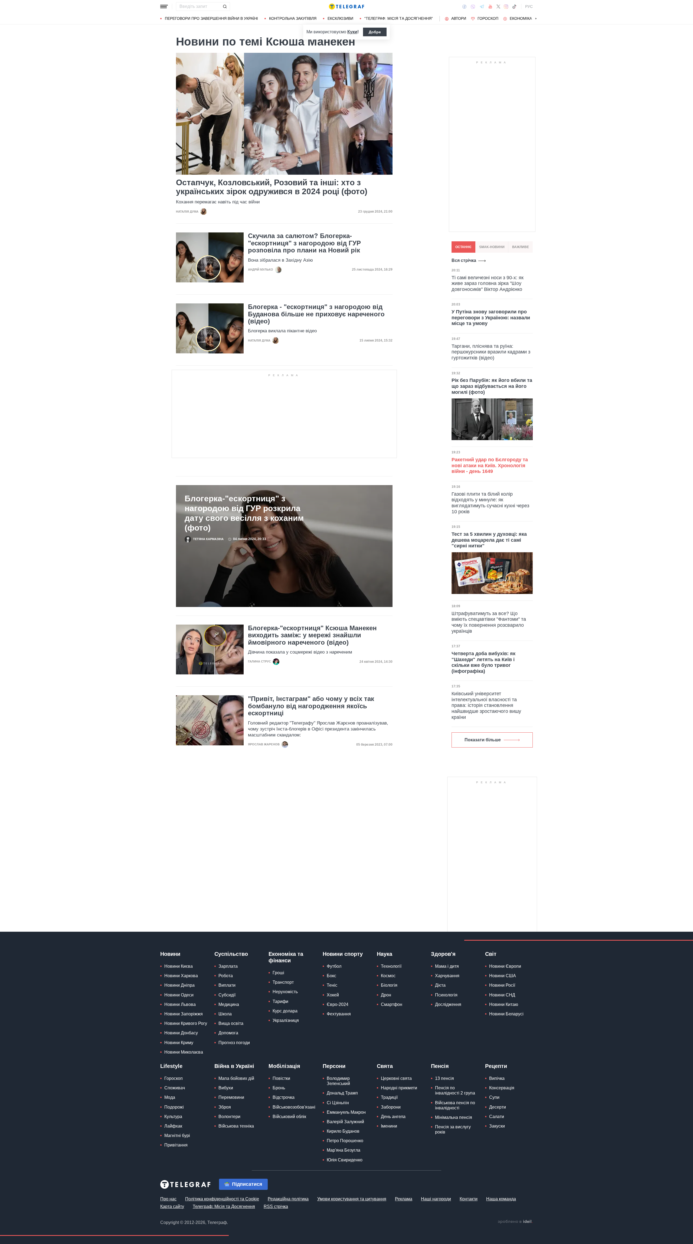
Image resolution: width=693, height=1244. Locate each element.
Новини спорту (343, 954)
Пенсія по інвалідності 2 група (455, 1090)
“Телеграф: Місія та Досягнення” (398, 18)
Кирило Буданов (343, 1131)
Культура (173, 1116)
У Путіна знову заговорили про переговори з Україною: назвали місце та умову (491, 317)
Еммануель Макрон (346, 1112)
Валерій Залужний (345, 1121)
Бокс (331, 975)
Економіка (521, 18)
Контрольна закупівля (292, 18)
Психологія (446, 995)
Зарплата (228, 966)
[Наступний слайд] (536, 18)
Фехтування (339, 1014)
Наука (384, 954)
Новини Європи (505, 966)
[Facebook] (464, 6)
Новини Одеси (179, 995)
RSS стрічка (276, 1206)
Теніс (332, 985)
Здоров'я (443, 954)
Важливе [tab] (520, 247)
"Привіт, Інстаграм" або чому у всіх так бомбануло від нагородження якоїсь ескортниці (311, 706)
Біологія (389, 985)
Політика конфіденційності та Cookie (222, 1199)
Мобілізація (284, 1066)
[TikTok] (514, 6)
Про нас (168, 1199)
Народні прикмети (399, 1088)
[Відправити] (224, 6)
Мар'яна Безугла (343, 1150)
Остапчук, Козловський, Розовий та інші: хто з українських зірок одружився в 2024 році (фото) (271, 187)
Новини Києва (178, 966)
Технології (391, 966)
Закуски (497, 1126)
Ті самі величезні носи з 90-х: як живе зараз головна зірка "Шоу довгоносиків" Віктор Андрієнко (488, 283)
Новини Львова (180, 1004)
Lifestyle (171, 1066)
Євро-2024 (337, 1004)
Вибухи (225, 1088)
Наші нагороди (436, 1199)
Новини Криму (178, 1042)
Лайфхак (173, 1126)
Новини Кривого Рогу (185, 1023)
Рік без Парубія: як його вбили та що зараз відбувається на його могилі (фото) (492, 386)
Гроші (278, 972)
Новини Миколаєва (183, 1052)
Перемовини (231, 1097)
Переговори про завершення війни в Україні (211, 18)
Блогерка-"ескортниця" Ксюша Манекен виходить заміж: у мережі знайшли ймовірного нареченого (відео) (312, 635)
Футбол (334, 966)
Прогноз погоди (234, 1042)
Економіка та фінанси (286, 957)
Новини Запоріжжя (183, 1014)
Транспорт (283, 982)
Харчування (447, 975)
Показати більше (483, 740)
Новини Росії (502, 985)
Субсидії (227, 995)
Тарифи (280, 1001)
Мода (169, 1097)
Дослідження (448, 1004)
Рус (529, 6)
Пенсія (440, 1066)
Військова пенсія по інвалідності (455, 1105)
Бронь (279, 1088)
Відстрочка (284, 1097)
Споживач (174, 1088)
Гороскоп (488, 18)
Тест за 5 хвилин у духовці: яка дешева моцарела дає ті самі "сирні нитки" (489, 539)
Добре (375, 32)
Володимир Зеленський (338, 1081)
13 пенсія (444, 1078)
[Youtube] (490, 6)
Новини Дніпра (179, 985)
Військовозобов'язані (294, 1107)
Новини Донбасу (181, 1033)
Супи (494, 1097)
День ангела (393, 1116)
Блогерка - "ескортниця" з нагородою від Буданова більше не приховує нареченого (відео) (316, 314)
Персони (334, 1066)
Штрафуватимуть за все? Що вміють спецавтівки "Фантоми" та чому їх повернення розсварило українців (489, 622)
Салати (496, 1116)
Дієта (440, 985)
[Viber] (473, 7)
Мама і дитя (447, 966)
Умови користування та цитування (351, 1199)
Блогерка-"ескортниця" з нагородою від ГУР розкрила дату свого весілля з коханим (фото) (244, 513)
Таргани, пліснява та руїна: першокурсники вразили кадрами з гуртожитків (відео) (491, 351)
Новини (170, 954)
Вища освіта (230, 1023)
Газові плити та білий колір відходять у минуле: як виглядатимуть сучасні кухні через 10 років (490, 502)
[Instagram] (506, 6)
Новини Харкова (181, 975)
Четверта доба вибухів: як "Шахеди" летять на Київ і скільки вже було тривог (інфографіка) (483, 662)
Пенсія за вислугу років (453, 1129)
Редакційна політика (288, 1199)
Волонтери (229, 1116)
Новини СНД (502, 995)
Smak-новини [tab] (492, 247)
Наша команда (501, 1199)
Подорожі (174, 1107)
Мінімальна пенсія (453, 1117)
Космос (388, 975)
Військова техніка (236, 1126)
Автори (458, 18)
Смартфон (391, 1004)
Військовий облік (289, 1116)
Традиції (389, 1097)
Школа (225, 1014)
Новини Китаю (503, 1004)
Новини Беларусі (506, 1014)
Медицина (228, 1004)
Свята (385, 1066)
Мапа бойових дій (236, 1078)
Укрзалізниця (286, 1020)
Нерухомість (285, 991)
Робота (225, 975)
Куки (352, 32)
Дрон (386, 995)
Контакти (469, 1199)
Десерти (497, 1107)
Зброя (224, 1107)
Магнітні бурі (177, 1135)
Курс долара (285, 1011)
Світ (490, 954)
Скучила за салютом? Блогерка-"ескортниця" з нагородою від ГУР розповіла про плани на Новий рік (304, 243)
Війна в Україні (234, 1066)
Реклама (403, 1199)
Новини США (502, 975)
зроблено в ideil (515, 1222)
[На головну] (346, 6)
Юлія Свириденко (344, 1160)
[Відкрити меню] (164, 6)
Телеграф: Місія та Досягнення (224, 1206)
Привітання (176, 1145)
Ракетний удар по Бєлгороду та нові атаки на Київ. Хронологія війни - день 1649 (490, 465)
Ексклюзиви (340, 18)
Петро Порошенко (345, 1140)
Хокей (333, 995)
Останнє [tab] (463, 247)
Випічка (497, 1078)
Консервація (501, 1088)
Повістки (281, 1078)
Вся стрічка (464, 260)
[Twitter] (498, 6)
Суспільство (231, 954)
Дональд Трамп (342, 1093)
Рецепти (496, 1066)
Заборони (391, 1107)
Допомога (228, 1033)
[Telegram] (482, 6)
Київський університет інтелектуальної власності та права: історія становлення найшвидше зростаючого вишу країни (486, 705)
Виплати (227, 985)
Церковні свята (396, 1078)
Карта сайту (172, 1206)
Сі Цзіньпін (338, 1102)
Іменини (389, 1126)
